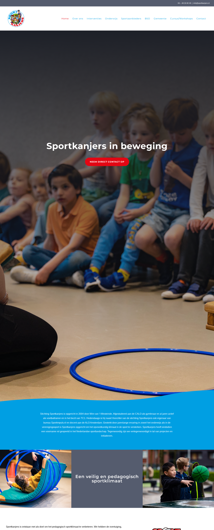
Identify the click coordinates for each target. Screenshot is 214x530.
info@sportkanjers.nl (201, 3)
